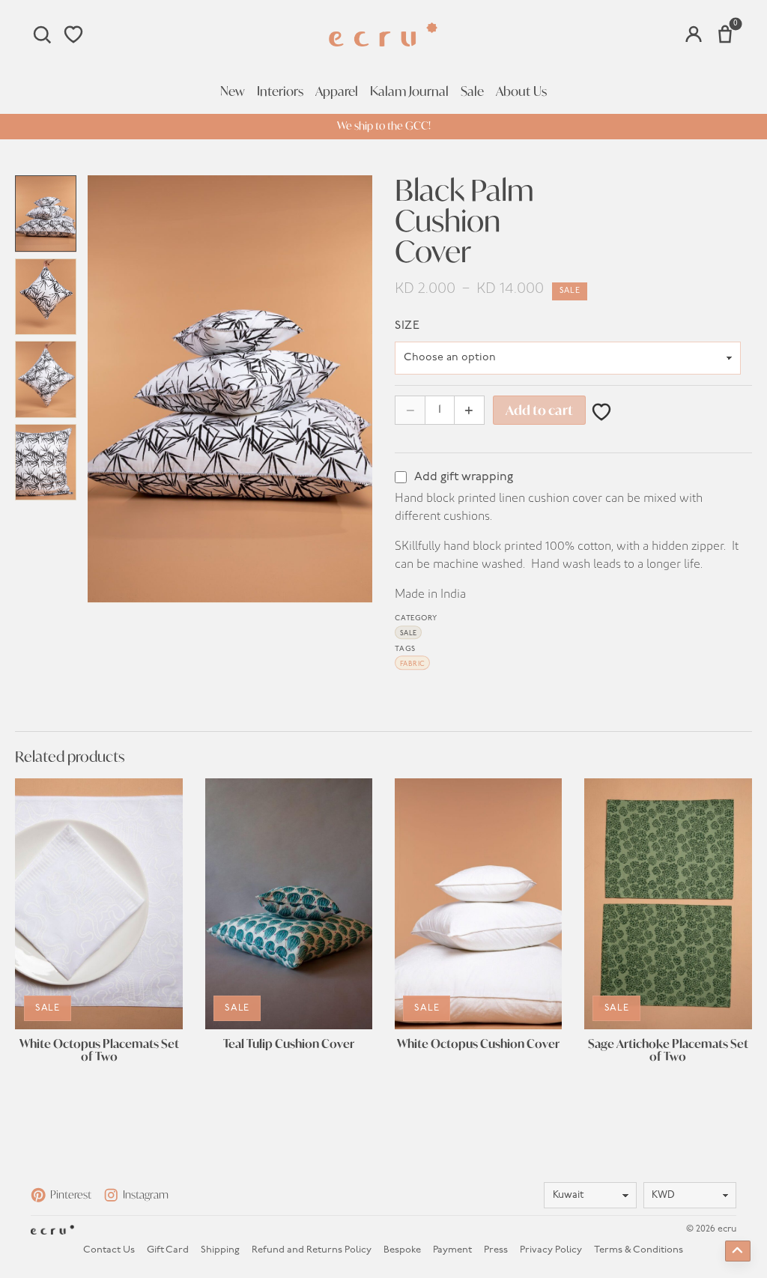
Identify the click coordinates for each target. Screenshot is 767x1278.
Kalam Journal (409, 91)
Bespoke (402, 1250)
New (232, 91)
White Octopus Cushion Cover (478, 1044)
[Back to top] (738, 1251)
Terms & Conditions (638, 1250)
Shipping (220, 1250)
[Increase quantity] (469, 410)
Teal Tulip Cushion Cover (288, 1044)
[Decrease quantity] (410, 410)
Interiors (280, 91)
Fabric (412, 664)
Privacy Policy (551, 1250)
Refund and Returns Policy (312, 1250)
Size (407, 326)
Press (496, 1250)
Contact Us (109, 1250)
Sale (472, 91)
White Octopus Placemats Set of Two (99, 1051)
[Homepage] (383, 34)
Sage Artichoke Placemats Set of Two (668, 1051)
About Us (521, 91)
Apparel (336, 91)
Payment (452, 1250)
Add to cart (539, 410)
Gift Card (168, 1250)
